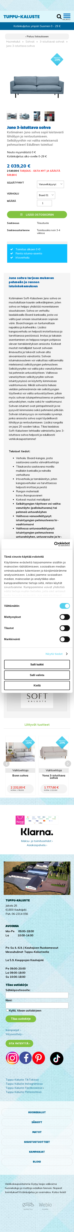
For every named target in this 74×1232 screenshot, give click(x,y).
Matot (37, 1132)
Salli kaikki (37, 664)
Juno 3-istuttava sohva (20, 46)
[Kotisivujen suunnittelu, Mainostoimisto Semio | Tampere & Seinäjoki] (29, 1209)
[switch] (65, 617)
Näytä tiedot (54, 654)
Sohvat (30, 41)
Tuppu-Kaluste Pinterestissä (23, 1092)
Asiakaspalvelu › (37, 845)
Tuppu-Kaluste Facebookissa (24, 1088)
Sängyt (37, 1122)
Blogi (37, 1161)
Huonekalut (13, 41)
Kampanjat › (13, 1030)
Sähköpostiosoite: (18, 990)
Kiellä (37, 685)
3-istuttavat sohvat (52, 41)
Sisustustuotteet (37, 1142)
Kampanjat (37, 1151)
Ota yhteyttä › (19, 1043)
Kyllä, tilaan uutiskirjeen (25, 1010)
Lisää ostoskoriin (39, 214)
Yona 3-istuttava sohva (53, 777)
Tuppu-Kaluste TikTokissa (22, 1079)
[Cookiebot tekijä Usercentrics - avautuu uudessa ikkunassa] (54, 544)
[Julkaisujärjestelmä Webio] (44, 1209)
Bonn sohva (20, 776)
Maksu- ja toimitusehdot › (37, 841)
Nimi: (9, 1000)
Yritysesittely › (14, 1034)
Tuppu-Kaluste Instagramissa (24, 1083)
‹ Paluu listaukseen (37, 36)
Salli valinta (37, 675)
